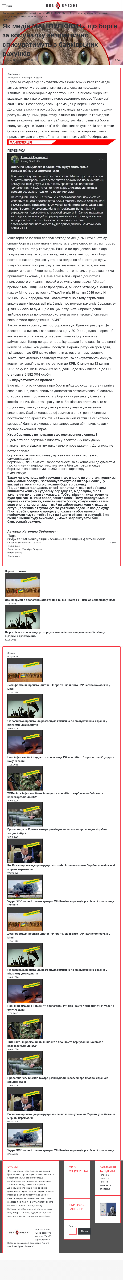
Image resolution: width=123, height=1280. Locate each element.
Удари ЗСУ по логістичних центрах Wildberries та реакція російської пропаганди (60, 901)
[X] (8, 559)
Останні (11, 653)
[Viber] (10, 559)
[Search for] (16, 7)
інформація (62, 104)
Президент (73, 539)
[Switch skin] (21, 7)
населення (56, 539)
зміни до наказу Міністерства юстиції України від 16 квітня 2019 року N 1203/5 (60, 292)
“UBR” (19, 104)
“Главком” (101, 98)
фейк (101, 539)
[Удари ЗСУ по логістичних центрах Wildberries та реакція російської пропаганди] (25, 898)
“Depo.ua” (100, 93)
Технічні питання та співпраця (105, 1185)
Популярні (12, 656)
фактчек (89, 539)
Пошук (72, 1226)
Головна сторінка (12, 13)
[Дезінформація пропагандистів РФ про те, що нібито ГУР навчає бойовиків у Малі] (22, 596)
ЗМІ (24, 539)
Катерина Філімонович (13, 60)
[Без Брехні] (61, 5)
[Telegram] (9, 559)
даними (33, 115)
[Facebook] (7, 559)
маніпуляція (37, 539)
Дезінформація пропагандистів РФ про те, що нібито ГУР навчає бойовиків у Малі (60, 599)
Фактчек (29, 13)
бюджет (13, 539)
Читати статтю (15, 552)
